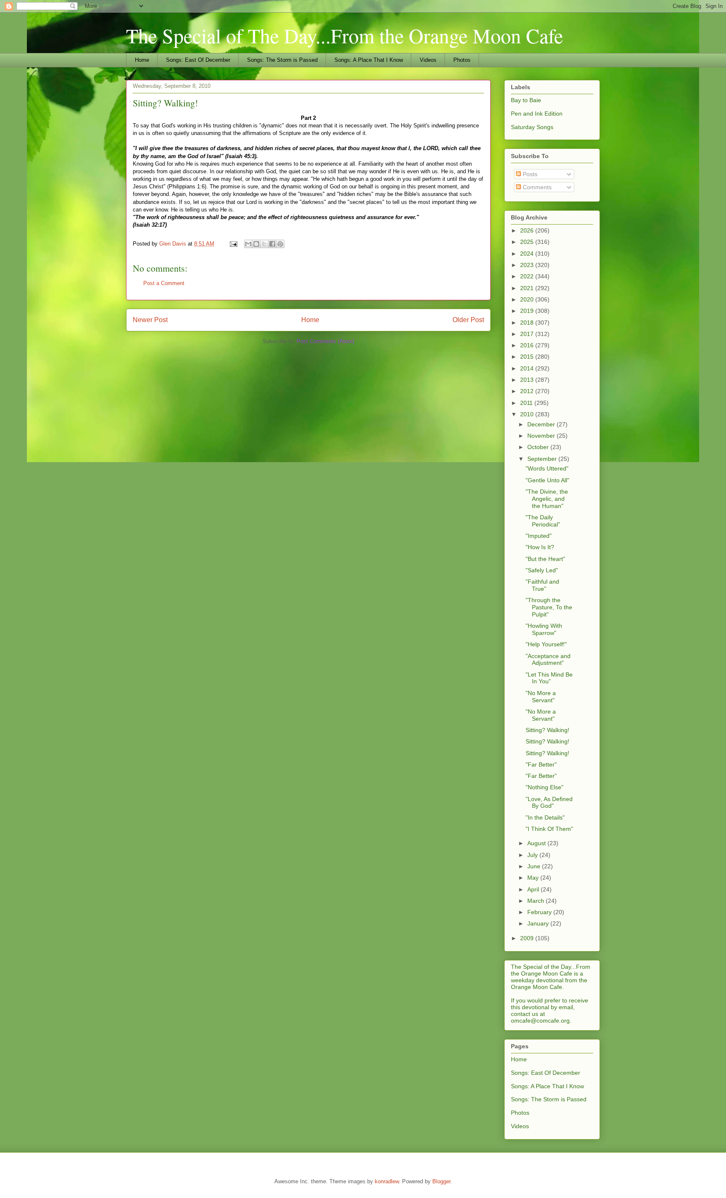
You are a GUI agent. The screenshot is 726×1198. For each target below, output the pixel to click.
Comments (536, 187)
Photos (462, 60)
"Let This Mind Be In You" (549, 678)
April (534, 889)
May (533, 877)
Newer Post (150, 319)
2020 (527, 299)
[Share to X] (264, 244)
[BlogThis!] (256, 244)
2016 (527, 345)
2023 (527, 265)
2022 (527, 276)
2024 (527, 253)
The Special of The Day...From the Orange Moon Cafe (344, 35)
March (536, 900)
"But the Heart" (545, 558)
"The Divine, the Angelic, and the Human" (547, 498)
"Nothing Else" (544, 787)
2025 (527, 241)
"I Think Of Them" (549, 828)
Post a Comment (163, 283)
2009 (527, 938)
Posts (529, 174)
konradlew (387, 1181)
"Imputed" (539, 535)
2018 (527, 322)
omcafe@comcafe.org (540, 1020)
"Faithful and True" (542, 585)
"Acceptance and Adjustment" (548, 659)
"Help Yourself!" (546, 644)
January (538, 923)
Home (142, 60)
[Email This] (248, 244)
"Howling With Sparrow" (544, 629)
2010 (527, 414)
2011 (527, 402)
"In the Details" (545, 817)
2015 (527, 356)
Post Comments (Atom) (325, 341)
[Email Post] (233, 244)
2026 (527, 230)
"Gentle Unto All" (547, 480)
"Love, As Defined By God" (549, 802)
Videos (428, 60)
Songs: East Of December (198, 60)
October (538, 447)
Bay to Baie (526, 100)
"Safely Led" (542, 570)
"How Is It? (540, 547)
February (540, 912)
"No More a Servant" (541, 696)
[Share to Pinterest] (280, 244)
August (537, 843)
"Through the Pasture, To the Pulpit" (549, 607)
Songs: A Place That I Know (368, 60)
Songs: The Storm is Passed (282, 60)
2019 (527, 310)
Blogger (441, 1181)
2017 (527, 334)
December (542, 424)
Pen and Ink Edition (537, 113)
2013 (527, 379)
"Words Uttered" (547, 468)
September (542, 458)
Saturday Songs (532, 127)
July (533, 855)
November (542, 435)
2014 (527, 368)
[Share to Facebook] (272, 244)
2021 (527, 288)
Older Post (468, 319)
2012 (527, 391)
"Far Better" (541, 764)
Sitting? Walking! (547, 730)
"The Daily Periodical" (543, 521)
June (534, 866)
